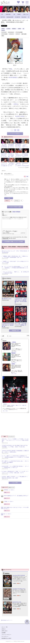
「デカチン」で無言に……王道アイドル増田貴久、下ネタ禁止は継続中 (25, 147)
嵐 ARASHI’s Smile (6, 298)
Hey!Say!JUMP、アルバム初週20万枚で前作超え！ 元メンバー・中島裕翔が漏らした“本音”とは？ (15, 467)
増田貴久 (14, 28)
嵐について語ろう (7, 513)
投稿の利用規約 (16, 211)
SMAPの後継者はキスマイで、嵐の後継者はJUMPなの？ (16, 495)
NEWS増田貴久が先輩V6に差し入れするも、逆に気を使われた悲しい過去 (11, 147)
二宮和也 (8, 28)
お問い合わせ (4, 630)
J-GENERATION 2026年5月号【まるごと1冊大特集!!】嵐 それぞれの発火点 (21, 300)
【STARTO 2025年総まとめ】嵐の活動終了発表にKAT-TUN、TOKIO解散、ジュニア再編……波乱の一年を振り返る (15, 446)
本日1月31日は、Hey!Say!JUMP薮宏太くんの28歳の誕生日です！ (25, 166)
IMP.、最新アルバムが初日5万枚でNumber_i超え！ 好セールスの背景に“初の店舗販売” (15, 462)
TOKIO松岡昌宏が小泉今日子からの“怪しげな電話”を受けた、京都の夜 (18, 147)
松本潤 (3, 30)
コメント (4, 217)
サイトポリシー (5, 636)
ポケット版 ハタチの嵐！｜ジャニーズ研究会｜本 (21, 324)
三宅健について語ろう (8, 501)
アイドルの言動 (19, 32)
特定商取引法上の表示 (6, 638)
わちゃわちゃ (11, 32)
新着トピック (11, 487)
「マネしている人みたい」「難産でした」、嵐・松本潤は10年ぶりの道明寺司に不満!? (15, 272)
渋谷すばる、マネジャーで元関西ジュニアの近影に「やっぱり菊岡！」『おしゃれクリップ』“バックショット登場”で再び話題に (15, 440)
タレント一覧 (4, 627)
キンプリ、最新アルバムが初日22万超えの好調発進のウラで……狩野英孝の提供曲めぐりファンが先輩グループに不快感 (15, 456)
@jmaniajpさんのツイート (6, 620)
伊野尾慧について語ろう (9, 489)
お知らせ (3, 628)
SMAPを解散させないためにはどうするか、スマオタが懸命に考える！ (16, 508)
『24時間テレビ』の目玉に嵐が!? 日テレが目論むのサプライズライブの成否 (15, 262)
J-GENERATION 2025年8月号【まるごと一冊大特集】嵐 (8, 325)
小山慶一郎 (24, 405)
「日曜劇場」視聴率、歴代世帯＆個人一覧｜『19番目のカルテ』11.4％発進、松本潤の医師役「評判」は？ (15, 257)
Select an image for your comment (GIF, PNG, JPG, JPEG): (14, 237)
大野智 (19, 28)
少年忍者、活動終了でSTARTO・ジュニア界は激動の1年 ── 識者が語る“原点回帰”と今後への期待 (15, 477)
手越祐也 (8, 405)
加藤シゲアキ (18, 405)
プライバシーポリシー (6, 634)
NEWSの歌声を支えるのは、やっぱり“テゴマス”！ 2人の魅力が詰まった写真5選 (4, 157)
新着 (5, 436)
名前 (3, 213)
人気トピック (4, 487)
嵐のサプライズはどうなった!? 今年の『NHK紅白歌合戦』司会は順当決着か (15, 251)
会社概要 (3, 632)
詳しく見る (14, 351)
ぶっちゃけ (4, 32)
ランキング (11, 436)
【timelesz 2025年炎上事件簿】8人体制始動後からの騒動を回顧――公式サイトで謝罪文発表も (15, 451)
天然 (3, 35)
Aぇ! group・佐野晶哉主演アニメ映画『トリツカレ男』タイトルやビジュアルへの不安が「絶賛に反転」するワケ (15, 472)
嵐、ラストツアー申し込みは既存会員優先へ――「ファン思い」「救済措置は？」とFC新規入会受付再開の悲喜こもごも (15, 267)
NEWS (3, 28)
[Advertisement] (15, 425)
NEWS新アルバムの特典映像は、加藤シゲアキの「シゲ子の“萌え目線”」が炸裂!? (11, 157)
